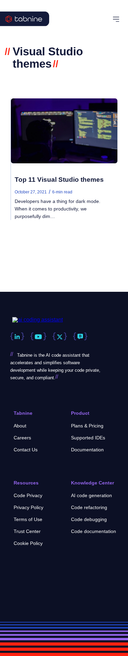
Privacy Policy (28, 507)
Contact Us (26, 449)
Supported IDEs (88, 437)
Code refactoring (89, 507)
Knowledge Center (92, 483)
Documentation (87, 449)
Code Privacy (28, 495)
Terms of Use (28, 519)
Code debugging (89, 519)
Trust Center (27, 531)
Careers (22, 437)
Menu (117, 19)
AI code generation (91, 495)
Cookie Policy (28, 543)
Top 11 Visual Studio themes (59, 179)
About (20, 425)
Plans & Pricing (87, 425)
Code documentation (93, 531)
